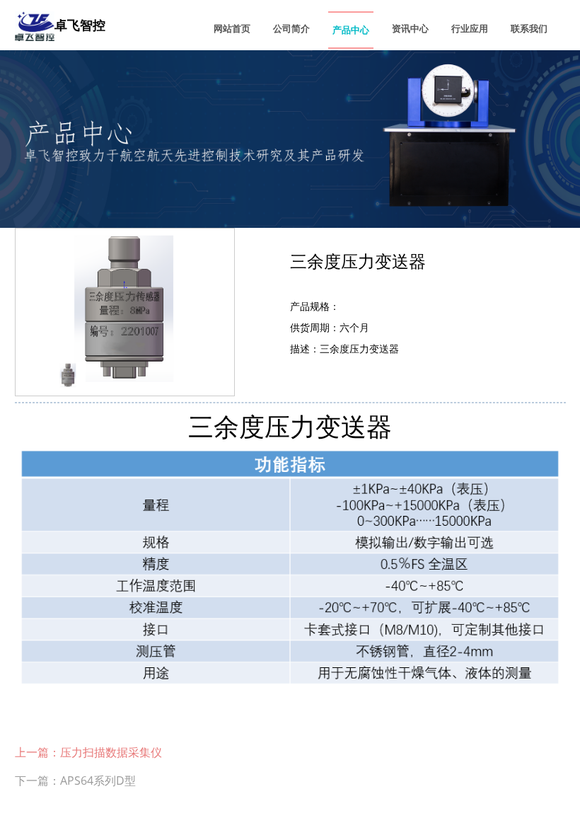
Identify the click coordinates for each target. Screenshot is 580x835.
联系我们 (529, 28)
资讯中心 (410, 28)
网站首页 (232, 28)
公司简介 (291, 28)
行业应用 (469, 28)
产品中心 (350, 29)
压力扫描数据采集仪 (111, 752)
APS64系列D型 (98, 780)
